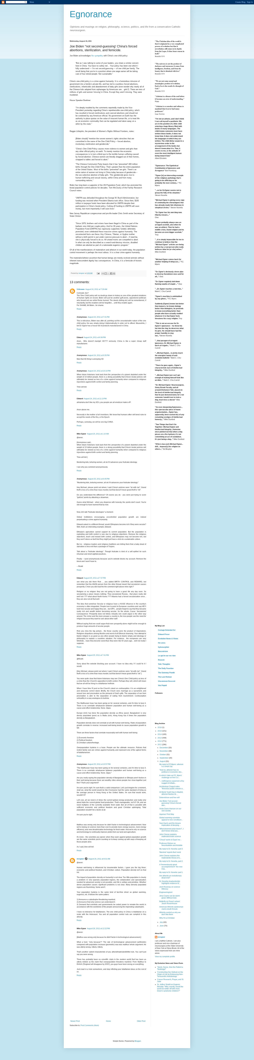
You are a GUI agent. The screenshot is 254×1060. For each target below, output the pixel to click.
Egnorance (91, 14)
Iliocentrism (163, 651)
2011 (160, 745)
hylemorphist (163, 647)
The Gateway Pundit (166, 673)
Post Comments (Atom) (90, 1025)
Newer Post (75, 1021)
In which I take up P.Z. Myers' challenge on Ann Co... (170, 776)
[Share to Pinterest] (114, 273)
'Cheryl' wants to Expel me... (170, 840)
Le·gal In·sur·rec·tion (167, 656)
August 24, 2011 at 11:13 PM (95, 399)
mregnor (80, 859)
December (164, 748)
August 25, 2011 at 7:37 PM (95, 578)
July (161, 922)
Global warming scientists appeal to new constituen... (171, 819)
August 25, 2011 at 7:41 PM (98, 655)
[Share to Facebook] (111, 273)
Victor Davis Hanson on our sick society (170, 810)
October (163, 755)
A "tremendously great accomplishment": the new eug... (170, 867)
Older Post (141, 1021)
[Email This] (102, 273)
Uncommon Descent (166, 681)
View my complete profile (165, 957)
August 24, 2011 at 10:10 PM (99, 371)
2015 (160, 731)
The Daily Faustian (165, 668)
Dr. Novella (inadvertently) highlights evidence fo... (169, 882)
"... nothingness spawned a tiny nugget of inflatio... (171, 782)
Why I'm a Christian (167, 918)
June (162, 926)
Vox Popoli (162, 685)
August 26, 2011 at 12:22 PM (98, 929)
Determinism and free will (169, 798)
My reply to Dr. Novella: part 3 (171, 849)
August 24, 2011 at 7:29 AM (96, 289)
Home (108, 1021)
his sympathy (97, 56)
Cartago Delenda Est (166, 630)
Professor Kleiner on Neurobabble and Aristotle (170, 844)
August (163, 761)
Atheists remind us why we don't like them (170, 913)
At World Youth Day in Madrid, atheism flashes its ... (171, 793)
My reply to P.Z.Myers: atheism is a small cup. (171, 765)
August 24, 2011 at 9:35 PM (99, 355)
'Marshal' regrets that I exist (170, 852)
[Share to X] (108, 273)
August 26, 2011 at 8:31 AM (99, 859)
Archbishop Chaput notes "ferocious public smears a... (171, 788)
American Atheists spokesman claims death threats (171, 908)
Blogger (138, 1041)
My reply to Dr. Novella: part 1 (171, 872)
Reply (79, 309)
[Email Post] (98, 273)
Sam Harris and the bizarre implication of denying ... (170, 824)
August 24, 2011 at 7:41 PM (99, 317)
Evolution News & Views (168, 639)
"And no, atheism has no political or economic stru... (171, 771)
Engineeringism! (165, 892)
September (164, 758)
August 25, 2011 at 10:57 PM (99, 764)
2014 (160, 734)
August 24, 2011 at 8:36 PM (95, 337)
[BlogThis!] (105, 273)
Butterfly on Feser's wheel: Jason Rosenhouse (169, 902)
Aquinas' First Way (166, 814)
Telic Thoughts (164, 664)
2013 (160, 738)
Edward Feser (164, 634)
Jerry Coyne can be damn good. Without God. (169, 897)
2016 (160, 727)
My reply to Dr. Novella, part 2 (171, 861)
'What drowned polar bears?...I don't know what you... (171, 830)
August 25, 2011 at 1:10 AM (98, 434)
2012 (160, 741)
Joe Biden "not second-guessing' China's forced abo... (170, 803)
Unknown (81, 289)
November (164, 751)
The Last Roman (165, 677)
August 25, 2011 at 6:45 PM (99, 479)
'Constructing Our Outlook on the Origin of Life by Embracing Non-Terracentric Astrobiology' (170, 974)
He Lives (161, 643)
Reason (161, 660)
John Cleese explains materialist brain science (170, 835)
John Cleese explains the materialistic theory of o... (170, 857)
